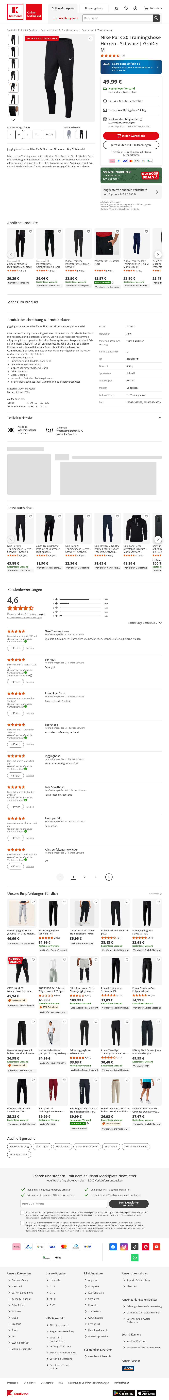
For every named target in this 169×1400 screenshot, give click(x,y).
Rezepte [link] (92, 1305)
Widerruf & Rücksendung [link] (57, 1339)
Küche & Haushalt (21, 1298)
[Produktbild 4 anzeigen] (13, 75)
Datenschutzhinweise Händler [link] (143, 1312)
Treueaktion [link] (94, 1311)
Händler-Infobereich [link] (99, 1356)
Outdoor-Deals (20, 1280)
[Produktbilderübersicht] (13, 78)
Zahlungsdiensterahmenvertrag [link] (144, 1306)
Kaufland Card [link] (96, 1292)
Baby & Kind (18, 1305)
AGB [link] (61, 1382)
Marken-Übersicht (22, 1348)
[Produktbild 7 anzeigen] (13, 111)
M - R (53, 1298)
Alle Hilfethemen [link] (59, 1325)
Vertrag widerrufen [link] (60, 1346)
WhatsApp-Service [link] (98, 1336)
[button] (80, 599)
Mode (15, 1317)
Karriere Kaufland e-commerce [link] (144, 1347)
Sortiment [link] (93, 1298)
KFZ (14, 1336)
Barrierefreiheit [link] (121, 1382)
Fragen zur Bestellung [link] (62, 1331)
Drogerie (16, 1323)
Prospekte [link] (93, 1286)
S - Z (52, 1305)
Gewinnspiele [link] (95, 1317)
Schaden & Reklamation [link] (63, 1352)
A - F (52, 1286)
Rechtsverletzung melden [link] (59, 1366)
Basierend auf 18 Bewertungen (26, 614)
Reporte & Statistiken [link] (138, 1280)
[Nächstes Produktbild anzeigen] (13, 120)
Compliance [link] (29, 1382)
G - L (52, 1292)
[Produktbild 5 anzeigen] (13, 87)
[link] (94, 8)
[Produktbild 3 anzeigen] (13, 63)
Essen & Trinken (20, 1342)
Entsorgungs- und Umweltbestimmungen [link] (88, 1382)
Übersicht (55, 1280)
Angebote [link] (93, 1280)
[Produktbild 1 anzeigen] (13, 40)
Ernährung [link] (94, 1323)
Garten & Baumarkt (22, 1292)
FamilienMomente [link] (98, 1330)
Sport (14, 1330)
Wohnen (16, 1311)
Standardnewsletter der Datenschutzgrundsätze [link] (56, 1215)
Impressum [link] (12, 1382)
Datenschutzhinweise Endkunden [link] (138, 1320)
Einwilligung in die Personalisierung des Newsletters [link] (71, 1225)
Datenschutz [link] (47, 1382)
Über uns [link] (132, 1286)
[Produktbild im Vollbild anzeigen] (59, 78)
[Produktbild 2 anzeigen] (13, 52)
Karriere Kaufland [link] (136, 1341)
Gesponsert (12, 261)
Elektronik (17, 1286)
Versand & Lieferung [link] (61, 1358)
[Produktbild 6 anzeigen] (13, 99)
